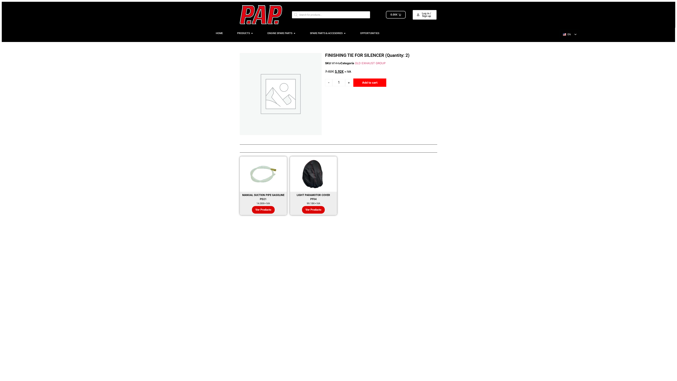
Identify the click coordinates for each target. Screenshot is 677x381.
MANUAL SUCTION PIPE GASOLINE (263, 195)
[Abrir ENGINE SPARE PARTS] (294, 33)
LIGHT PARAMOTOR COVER (313, 195)
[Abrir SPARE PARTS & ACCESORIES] (344, 33)
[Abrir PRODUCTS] (252, 33)
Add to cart (369, 82)
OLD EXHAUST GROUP (370, 63)
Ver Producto (263, 209)
